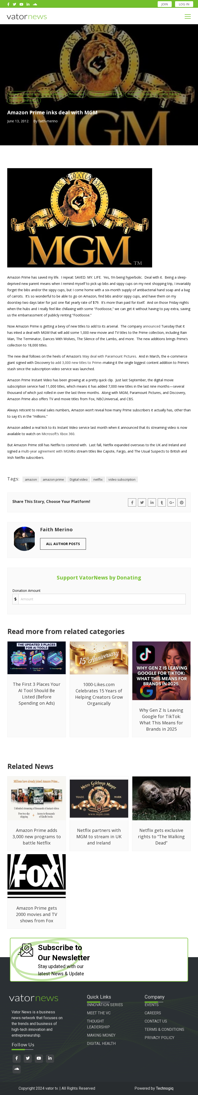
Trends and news (24, 100)
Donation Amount (26, 590)
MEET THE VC (99, 1013)
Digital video (79, 479)
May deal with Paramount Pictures (109, 356)
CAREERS (153, 1013)
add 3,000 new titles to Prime (78, 362)
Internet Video (139, 94)
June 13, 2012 (17, 121)
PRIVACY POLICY (159, 1037)
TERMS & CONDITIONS (164, 1029)
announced (151, 326)
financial (76, 94)
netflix (98, 479)
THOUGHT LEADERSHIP (98, 1024)
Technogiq (164, 1088)
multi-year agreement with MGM (46, 451)
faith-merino (48, 121)
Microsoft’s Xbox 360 (58, 433)
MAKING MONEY (101, 1035)
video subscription (121, 479)
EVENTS (152, 1004)
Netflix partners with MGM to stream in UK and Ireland (98, 836)
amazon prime (53, 479)
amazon (31, 479)
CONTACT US (156, 1021)
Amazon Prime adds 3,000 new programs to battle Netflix (37, 836)
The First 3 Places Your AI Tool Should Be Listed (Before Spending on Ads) (36, 693)
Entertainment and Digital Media (36, 94)
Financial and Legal (106, 94)
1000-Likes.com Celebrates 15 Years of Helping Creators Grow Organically (99, 693)
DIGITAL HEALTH (101, 1043)
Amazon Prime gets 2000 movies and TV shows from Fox (36, 914)
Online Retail (168, 94)
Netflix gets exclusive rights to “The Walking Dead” (161, 836)
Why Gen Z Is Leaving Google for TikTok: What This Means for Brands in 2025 (161, 719)
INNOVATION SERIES (105, 1004)
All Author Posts (63, 543)
